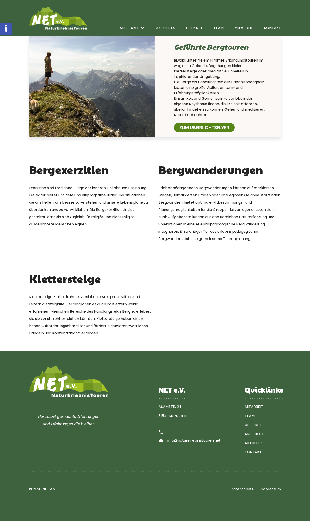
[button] (6, 29)
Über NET (194, 27)
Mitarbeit (243, 27)
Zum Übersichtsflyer (204, 127)
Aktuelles (165, 27)
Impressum (271, 489)
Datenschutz (242, 489)
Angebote (132, 28)
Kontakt (272, 27)
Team (219, 27)
